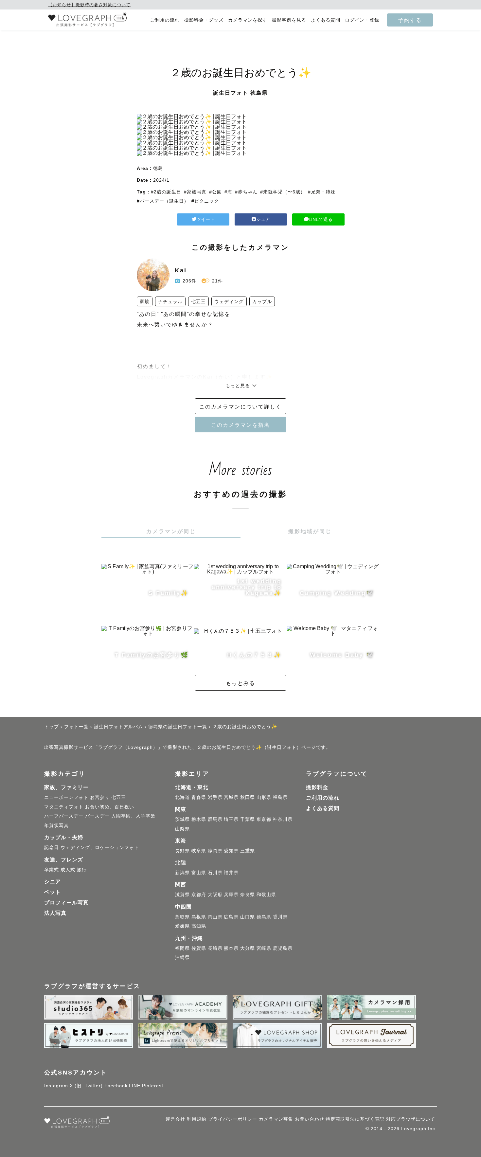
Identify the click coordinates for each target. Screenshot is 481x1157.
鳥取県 (182, 916)
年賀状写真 (56, 825)
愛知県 (231, 850)
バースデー (97, 816)
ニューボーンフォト (66, 797)
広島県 (231, 916)
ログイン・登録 (362, 20)
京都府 (198, 894)
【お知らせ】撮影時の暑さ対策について (89, 4)
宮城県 (231, 797)
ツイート (205, 219)
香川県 (280, 916)
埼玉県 (231, 819)
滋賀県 (182, 894)
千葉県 (247, 819)
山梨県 (182, 828)
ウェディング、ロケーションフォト (100, 847)
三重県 (247, 850)
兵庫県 (231, 894)
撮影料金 (317, 787)
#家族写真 (195, 191)
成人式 (68, 869)
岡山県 (215, 916)
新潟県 (182, 872)
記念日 (51, 847)
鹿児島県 (283, 948)
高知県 (198, 926)
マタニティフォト (63, 806)
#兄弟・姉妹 (321, 191)
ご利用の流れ (165, 20)
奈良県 (247, 894)
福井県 (231, 872)
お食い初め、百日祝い (109, 806)
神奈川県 (283, 819)
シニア (52, 881)
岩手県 (215, 797)
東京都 (264, 819)
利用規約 (196, 1119)
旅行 (82, 869)
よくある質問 (325, 20)
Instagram (56, 1085)
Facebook (116, 1085)
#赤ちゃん (246, 191)
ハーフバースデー (63, 816)
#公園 (215, 191)
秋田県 (247, 797)
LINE (134, 1085)
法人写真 (55, 913)
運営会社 (175, 1119)
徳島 (158, 168)
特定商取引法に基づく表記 (355, 1119)
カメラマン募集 (276, 1119)
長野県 (182, 850)
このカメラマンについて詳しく (240, 406)
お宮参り (100, 797)
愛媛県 (182, 926)
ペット (52, 892)
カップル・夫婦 (63, 837)
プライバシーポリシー (232, 1119)
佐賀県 (198, 948)
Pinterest (152, 1085)
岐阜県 (198, 850)
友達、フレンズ (63, 859)
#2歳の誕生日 (166, 191)
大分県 (247, 948)
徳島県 (264, 916)
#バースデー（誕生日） (163, 201)
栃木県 (198, 819)
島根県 (198, 916)
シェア (263, 219)
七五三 (118, 797)
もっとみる (240, 683)
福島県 (280, 797)
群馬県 (215, 819)
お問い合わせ (309, 1119)
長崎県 (215, 948)
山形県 (264, 797)
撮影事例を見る (289, 20)
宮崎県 (264, 948)
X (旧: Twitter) (86, 1085)
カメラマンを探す (247, 20)
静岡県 (215, 850)
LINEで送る (320, 219)
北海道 (182, 797)
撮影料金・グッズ (203, 20)
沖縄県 (182, 957)
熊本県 (231, 948)
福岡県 (182, 948)
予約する (410, 20)
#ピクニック (205, 201)
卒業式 (51, 869)
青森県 (198, 797)
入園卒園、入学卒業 (133, 816)
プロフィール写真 (66, 902)
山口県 (247, 916)
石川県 (215, 872)
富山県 (198, 872)
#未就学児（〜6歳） (282, 191)
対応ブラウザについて (410, 1119)
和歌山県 (266, 894)
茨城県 (182, 819)
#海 (228, 191)
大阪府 (215, 894)
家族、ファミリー (66, 787)
